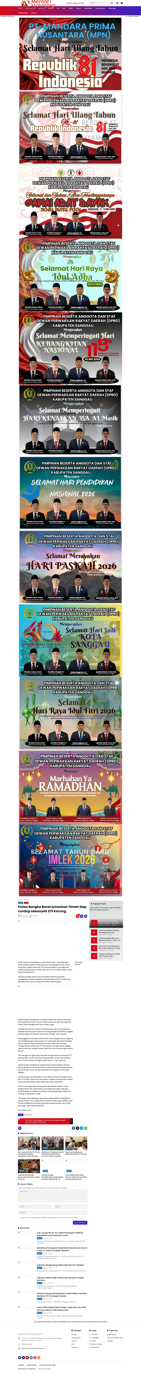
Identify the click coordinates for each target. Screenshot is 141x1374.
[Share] (85, 916)
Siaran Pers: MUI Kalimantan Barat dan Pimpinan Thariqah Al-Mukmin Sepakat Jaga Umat (110, 947)
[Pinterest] (27, 1357)
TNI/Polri (29, 1115)
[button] (112, 3)
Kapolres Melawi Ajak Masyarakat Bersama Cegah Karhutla (29, 1177)
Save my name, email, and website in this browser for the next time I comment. (49, 1218)
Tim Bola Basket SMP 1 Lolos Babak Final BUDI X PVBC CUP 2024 (110, 939)
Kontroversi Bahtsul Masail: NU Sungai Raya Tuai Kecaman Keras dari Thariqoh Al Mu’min (110, 932)
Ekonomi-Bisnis (97, 1344)
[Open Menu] (122, 3)
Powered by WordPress (26, 1369)
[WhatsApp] (85, 1128)
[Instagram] (35, 1357)
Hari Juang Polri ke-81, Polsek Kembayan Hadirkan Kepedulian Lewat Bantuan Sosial (29, 1154)
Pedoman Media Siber (115, 1338)
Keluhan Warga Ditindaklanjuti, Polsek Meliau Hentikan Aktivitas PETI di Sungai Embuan (52, 1177)
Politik (94, 1341)
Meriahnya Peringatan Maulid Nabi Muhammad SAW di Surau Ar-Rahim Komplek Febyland (52, 1154)
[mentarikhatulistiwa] (38, 3)
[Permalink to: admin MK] (20, 916)
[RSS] (38, 1357)
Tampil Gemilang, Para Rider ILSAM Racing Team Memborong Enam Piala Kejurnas (109, 955)
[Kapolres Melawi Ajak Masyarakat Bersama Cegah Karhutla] (29, 1166)
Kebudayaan (76, 1338)
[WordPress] (31, 1357)
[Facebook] (73, 1128)
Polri (73, 1344)
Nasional (75, 1347)
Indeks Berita (111, 1335)
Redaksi (110, 1341)
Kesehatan (95, 1347)
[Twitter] (77, 1128)
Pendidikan (95, 1338)
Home (26, 903)
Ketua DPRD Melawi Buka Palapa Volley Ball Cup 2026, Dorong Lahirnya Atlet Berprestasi (76, 1177)
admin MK (25, 915)
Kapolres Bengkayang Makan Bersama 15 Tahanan (76, 1153)
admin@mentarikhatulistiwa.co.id (33, 1348)
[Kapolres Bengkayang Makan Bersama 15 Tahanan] (76, 1143)
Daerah (20, 903)
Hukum (74, 1341)
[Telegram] (81, 1128)
